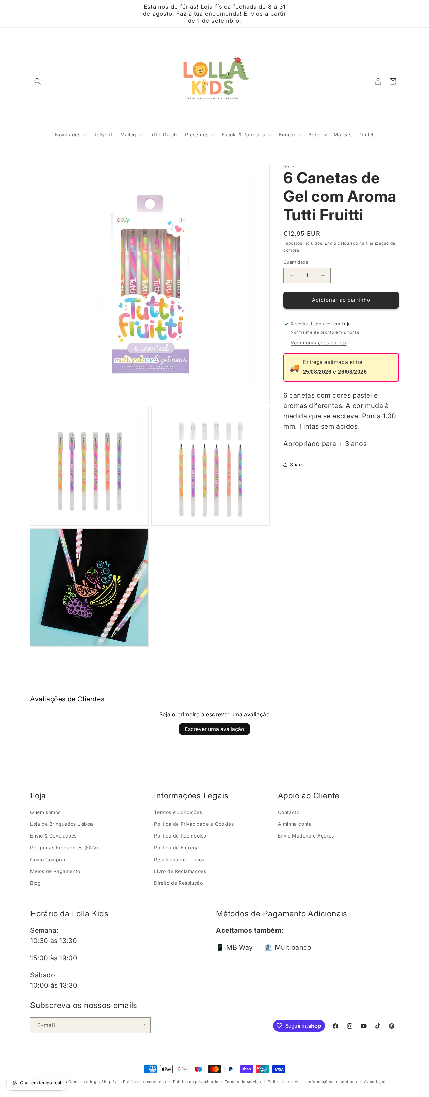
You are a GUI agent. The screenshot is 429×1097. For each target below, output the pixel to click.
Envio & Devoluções (53, 836)
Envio (330, 243)
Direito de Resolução (178, 883)
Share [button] (297, 465)
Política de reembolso (144, 1081)
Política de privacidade (195, 1081)
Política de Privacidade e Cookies (194, 824)
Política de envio (284, 1081)
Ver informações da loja (319, 343)
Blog (35, 883)
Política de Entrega (176, 847)
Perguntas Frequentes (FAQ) (64, 847)
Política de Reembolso (180, 836)
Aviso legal (375, 1081)
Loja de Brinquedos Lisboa (61, 824)
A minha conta (295, 824)
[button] (37, 81)
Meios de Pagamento (55, 871)
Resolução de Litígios (179, 859)
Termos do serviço (243, 1081)
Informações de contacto (332, 1081)
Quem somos (45, 812)
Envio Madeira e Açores (306, 836)
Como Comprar (48, 859)
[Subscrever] (143, 1025)
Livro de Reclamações (180, 871)
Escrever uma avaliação (214, 729)
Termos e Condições (178, 812)
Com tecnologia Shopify (92, 1081)
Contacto (289, 812)
